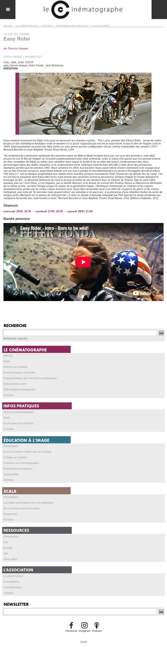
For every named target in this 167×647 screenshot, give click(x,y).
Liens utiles (10, 559)
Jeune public (11, 474)
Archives (8, 395)
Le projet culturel (13, 576)
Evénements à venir (15, 383)
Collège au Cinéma (15, 457)
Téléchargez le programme (19, 389)
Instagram (84, 630)
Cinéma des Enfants (15, 367)
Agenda (8, 355)
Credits (83, 641)
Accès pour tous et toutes (18, 423)
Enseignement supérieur (18, 468)
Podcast (97, 630)
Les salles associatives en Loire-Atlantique (28, 502)
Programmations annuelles (19, 372)
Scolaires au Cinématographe (21, 463)
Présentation (10, 446)
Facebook (71, 630)
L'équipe (8, 593)
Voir (5, 553)
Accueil (7, 26)
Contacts (8, 429)
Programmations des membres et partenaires (30, 378)
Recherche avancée (15, 338)
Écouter (8, 547)
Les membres (11, 581)
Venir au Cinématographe (18, 412)
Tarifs (6, 417)
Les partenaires (12, 587)
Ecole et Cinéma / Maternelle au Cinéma (27, 451)
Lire (5, 542)
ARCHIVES (47, 26)
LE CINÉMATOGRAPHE (27, 26)
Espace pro (10, 514)
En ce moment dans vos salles (21, 508)
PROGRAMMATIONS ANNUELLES (72, 26)
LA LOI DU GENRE (101, 26)
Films (6, 361)
